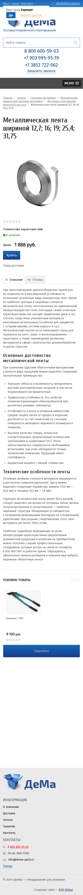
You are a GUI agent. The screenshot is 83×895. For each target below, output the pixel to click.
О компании (11, 807)
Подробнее (41, 651)
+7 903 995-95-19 (41, 58)
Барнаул (27, 3)
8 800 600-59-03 (41, 51)
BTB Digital (66, 890)
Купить (11, 255)
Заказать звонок (41, 71)
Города (7, 866)
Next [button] (78, 580)
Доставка (9, 813)
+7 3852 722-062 (41, 65)
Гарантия (9, 826)
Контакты (9, 833)
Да (11, 15)
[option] (37, 183)
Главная (7, 97)
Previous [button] (73, 580)
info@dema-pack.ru (68, 3)
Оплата (8, 820)
